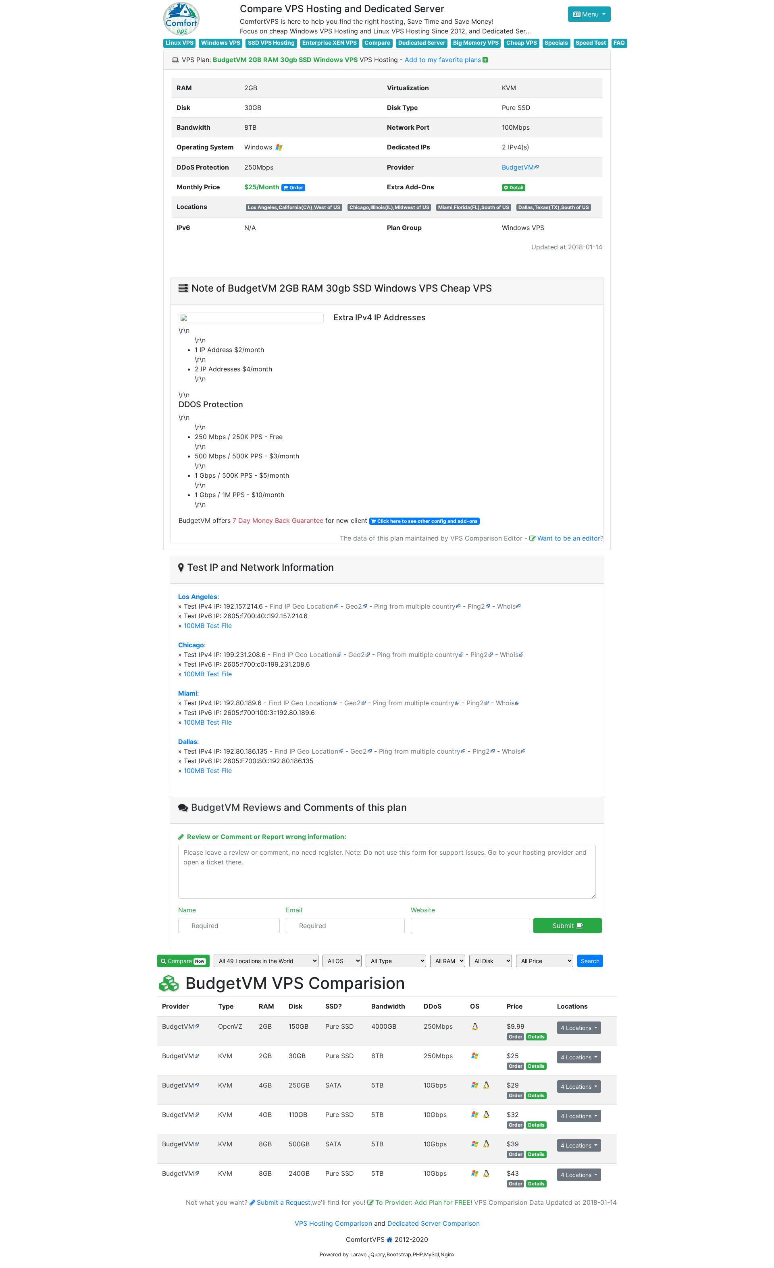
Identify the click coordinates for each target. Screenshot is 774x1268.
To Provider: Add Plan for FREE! (424, 1202)
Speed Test (591, 42)
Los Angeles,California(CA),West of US (294, 207)
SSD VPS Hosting (271, 42)
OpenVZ (230, 1026)
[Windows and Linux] (480, 1088)
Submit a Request (283, 1202)
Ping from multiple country (415, 606)
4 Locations (577, 1027)
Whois (506, 606)
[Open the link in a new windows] (196, 1026)
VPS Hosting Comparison (333, 1223)
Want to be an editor (568, 538)
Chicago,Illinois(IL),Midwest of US (389, 207)
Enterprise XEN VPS (329, 42)
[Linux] (475, 1029)
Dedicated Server (421, 42)
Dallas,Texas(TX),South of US (553, 207)
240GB (299, 1173)
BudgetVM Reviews (236, 807)
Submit (564, 926)
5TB (377, 1085)
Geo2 (353, 606)
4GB (265, 1085)
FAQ (619, 42)
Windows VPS (220, 42)
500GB (299, 1144)
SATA (333, 1085)
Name (187, 910)
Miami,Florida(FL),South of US (473, 207)
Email (294, 910)
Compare (377, 42)
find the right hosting (371, 21)
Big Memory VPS (476, 42)
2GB (265, 1026)
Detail (516, 187)
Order (296, 187)
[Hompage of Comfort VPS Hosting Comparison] (181, 18)
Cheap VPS (521, 42)
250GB (299, 1085)
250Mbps (438, 1026)
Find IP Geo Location (301, 606)
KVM (225, 1056)
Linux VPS (180, 42)
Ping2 (476, 606)
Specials (556, 42)
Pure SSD (339, 1026)
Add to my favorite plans (443, 60)
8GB (265, 1144)
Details (536, 1037)
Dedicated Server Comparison (433, 1223)
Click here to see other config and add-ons (427, 521)
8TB (377, 1056)
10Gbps (435, 1085)
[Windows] (475, 1058)
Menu (591, 14)
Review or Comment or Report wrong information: (266, 837)
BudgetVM (518, 167)
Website (423, 910)
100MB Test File (208, 626)
